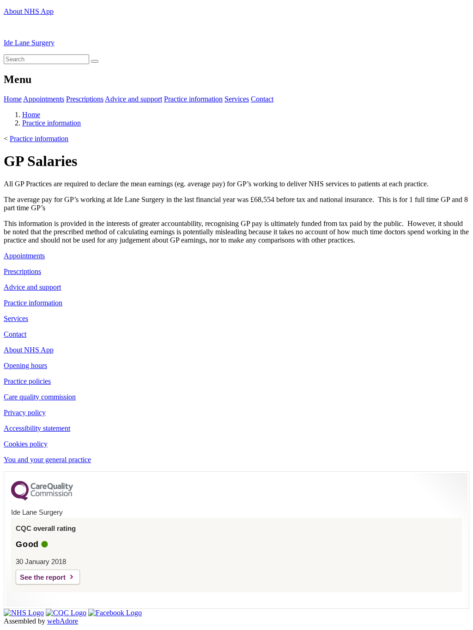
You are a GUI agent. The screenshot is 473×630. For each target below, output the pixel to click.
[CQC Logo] (42, 498)
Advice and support (133, 99)
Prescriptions (84, 99)
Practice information (193, 99)
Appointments (43, 99)
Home (13, 99)
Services (236, 99)
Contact (262, 99)
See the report (43, 577)
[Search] (94, 61)
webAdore (62, 621)
